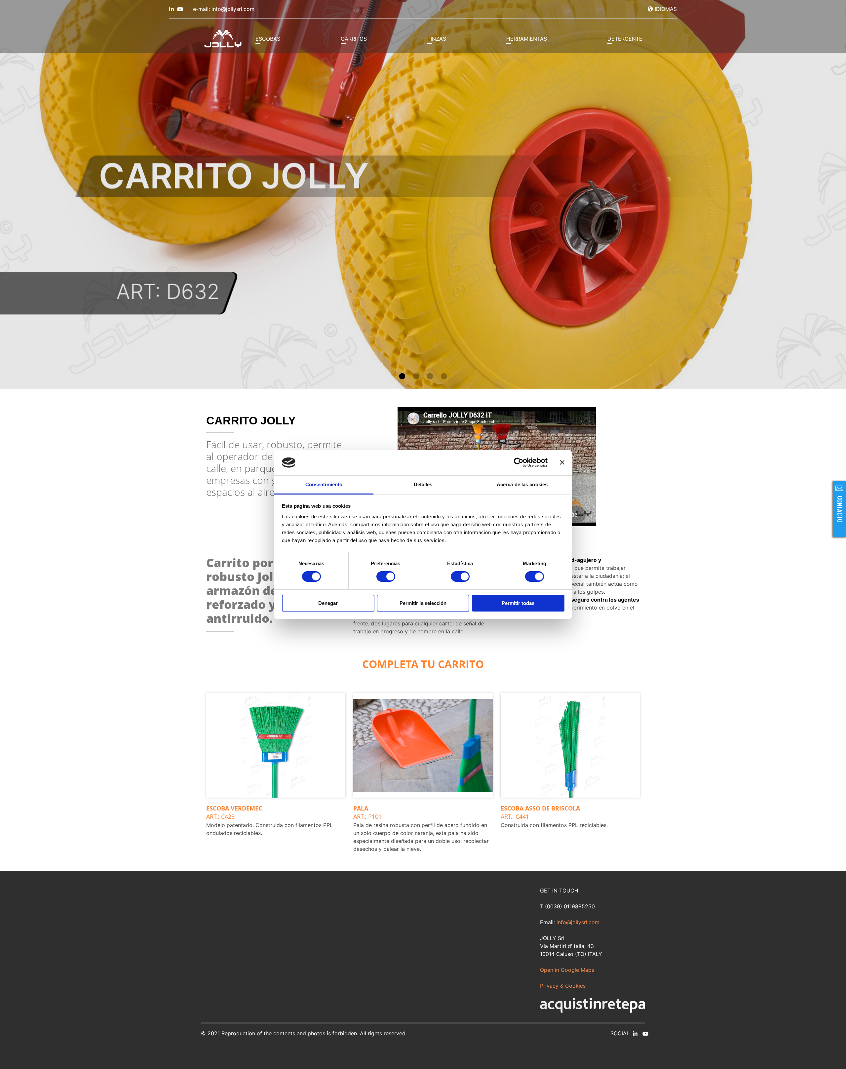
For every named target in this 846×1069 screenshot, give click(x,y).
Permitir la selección (423, 603)
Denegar (328, 603)
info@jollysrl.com (578, 922)
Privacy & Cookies (563, 985)
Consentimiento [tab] (323, 484)
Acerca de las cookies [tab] (522, 484)
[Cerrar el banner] (562, 462)
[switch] (385, 576)
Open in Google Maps (567, 970)
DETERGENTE (624, 38)
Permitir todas (518, 603)
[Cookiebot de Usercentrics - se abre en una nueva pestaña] (519, 462)
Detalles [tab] (423, 484)
